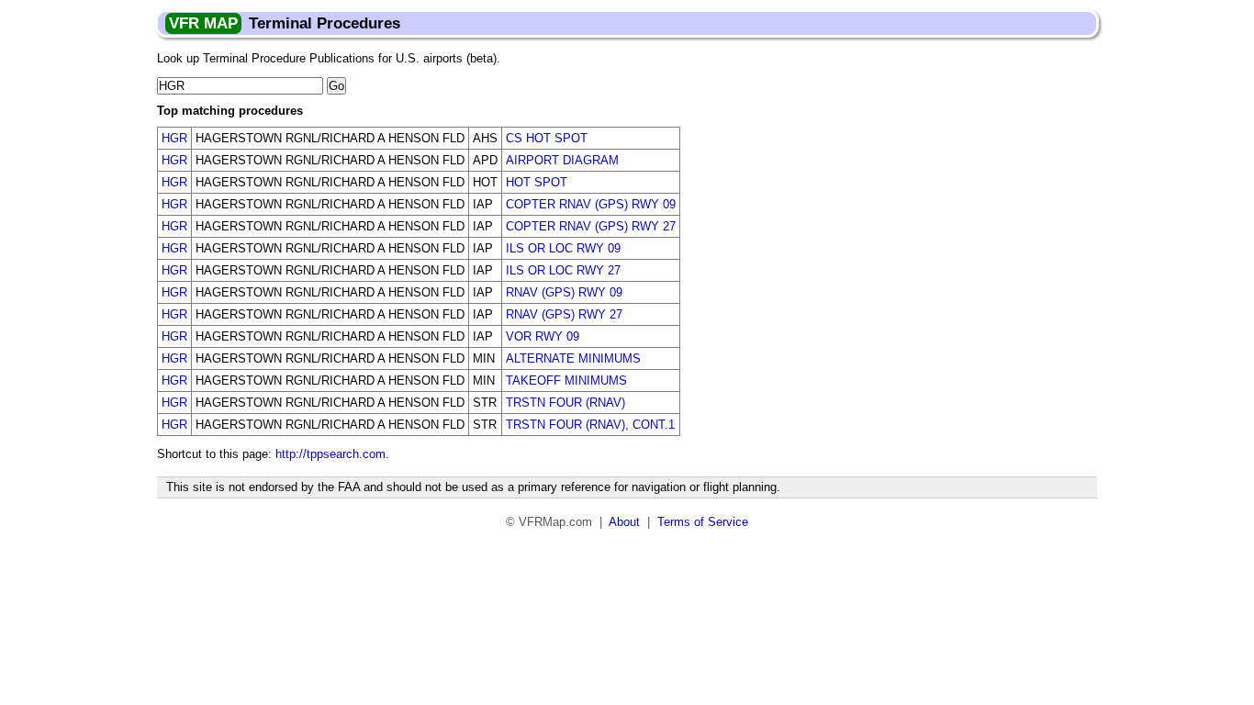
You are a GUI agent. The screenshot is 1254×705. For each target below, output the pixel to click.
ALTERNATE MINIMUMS (573, 358)
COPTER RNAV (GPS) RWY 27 (591, 226)
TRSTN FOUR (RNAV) (565, 402)
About (624, 522)
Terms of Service (702, 522)
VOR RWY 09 (542, 336)
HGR (174, 138)
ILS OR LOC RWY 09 (563, 248)
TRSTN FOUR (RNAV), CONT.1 (590, 424)
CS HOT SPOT (547, 138)
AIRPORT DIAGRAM (562, 160)
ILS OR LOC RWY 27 (563, 270)
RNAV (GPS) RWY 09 (564, 292)
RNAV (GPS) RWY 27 (564, 314)
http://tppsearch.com (330, 454)
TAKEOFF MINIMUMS (566, 380)
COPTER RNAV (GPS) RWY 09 (591, 204)
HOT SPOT (536, 182)
